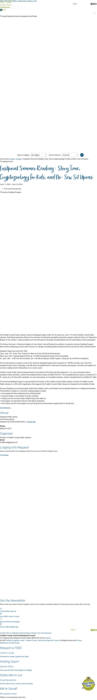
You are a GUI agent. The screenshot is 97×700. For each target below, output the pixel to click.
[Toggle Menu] (94, 13)
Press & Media (12, 633)
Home (12, 159)
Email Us (47, 638)
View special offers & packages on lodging (16, 670)
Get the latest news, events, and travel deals (16, 684)
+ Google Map (30, 422)
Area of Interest (55, 155)
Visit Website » (5, 408)
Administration (24, 633)
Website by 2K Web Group (9, 643)
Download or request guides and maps (14, 656)
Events (19, 159)
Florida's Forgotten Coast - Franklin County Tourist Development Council (32, 640)
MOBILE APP (32, 1)
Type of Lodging (23, 155)
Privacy (79, 640)
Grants (33, 633)
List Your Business (45, 633)
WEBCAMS (22, 1)
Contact (3, 633)
